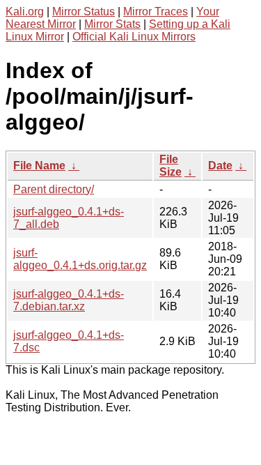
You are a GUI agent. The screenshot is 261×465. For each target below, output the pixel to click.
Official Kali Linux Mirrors (134, 37)
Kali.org (25, 11)
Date (220, 165)
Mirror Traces (155, 11)
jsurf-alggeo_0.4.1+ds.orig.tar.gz (80, 259)
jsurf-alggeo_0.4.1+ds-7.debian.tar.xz (68, 300)
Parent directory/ (53, 189)
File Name (39, 165)
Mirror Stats (112, 24)
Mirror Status (83, 11)
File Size (170, 165)
